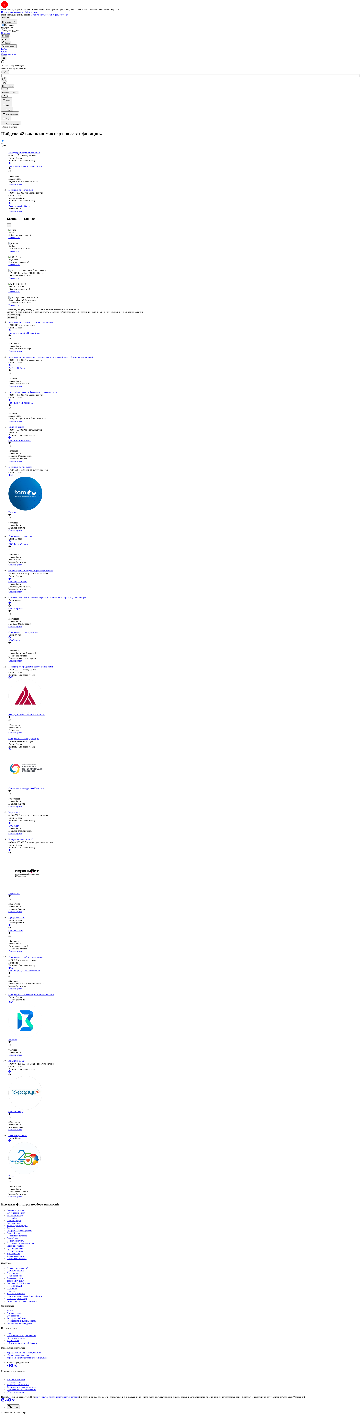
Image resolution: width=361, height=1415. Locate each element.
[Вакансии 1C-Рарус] (183, 1093)
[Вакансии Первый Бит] (183, 873)
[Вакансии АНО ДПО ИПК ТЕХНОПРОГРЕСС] (183, 696)
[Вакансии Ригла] (183, 1158)
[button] (4, 49)
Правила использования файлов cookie (49, 15)
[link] (6, 42)
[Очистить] (5, 72)
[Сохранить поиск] (4, 79)
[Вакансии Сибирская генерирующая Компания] (183, 769)
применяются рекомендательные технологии (57, 1397)
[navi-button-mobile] (4, 58)
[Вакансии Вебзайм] (183, 1021)
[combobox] (14, 65)
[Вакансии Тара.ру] (183, 494)
